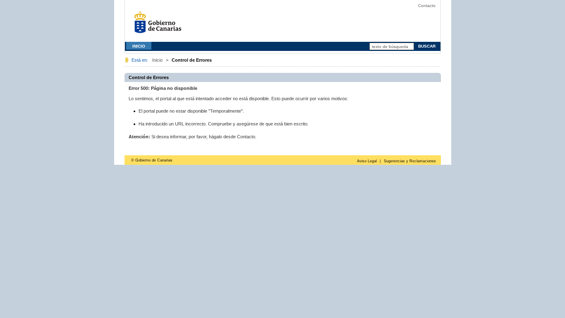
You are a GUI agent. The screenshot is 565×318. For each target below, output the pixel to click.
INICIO (138, 46)
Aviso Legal (367, 161)
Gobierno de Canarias (160, 25)
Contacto (427, 5)
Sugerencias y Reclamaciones (410, 161)
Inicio (157, 60)
